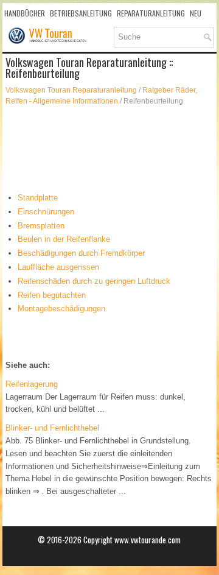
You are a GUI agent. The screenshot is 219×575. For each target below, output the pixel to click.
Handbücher (24, 13)
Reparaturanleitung (151, 13)
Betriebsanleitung (81, 13)
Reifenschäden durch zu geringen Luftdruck (94, 281)
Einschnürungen (46, 211)
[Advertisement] (109, 149)
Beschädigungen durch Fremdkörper (81, 253)
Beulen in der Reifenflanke (64, 239)
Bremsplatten (41, 225)
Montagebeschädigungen (61, 308)
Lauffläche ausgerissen (58, 267)
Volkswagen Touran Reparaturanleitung (71, 90)
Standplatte (38, 197)
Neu (195, 13)
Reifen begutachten (52, 295)
